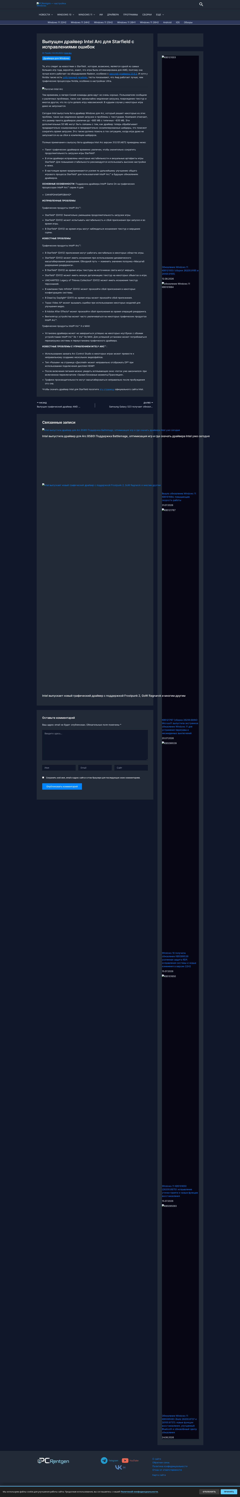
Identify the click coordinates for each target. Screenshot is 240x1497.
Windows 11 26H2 (149, 22)
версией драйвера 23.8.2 (123, 73)
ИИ (101, 14)
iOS (178, 22)
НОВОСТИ (44, 14)
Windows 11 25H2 (103, 22)
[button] (201, 4)
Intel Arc (68, 53)
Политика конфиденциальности (170, 1466)
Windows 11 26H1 (126, 22)
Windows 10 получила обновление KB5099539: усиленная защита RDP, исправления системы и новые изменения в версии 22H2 (179, 960)
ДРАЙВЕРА (113, 14)
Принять (229, 1491)
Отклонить (209, 1491)
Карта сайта (159, 1475)
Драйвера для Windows (56, 58)
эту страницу (107, 389)
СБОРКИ (147, 14)
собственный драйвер (75, 77)
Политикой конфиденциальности (139, 1491)
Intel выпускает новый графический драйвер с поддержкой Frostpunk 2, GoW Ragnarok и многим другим (113, 695)
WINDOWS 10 (64, 14)
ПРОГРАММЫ (130, 14)
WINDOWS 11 (85, 14)
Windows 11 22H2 (57, 22)
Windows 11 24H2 (80, 22)
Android (167, 22)
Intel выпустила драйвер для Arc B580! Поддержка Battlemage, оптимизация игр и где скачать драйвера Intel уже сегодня (126, 436)
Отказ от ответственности (167, 1469)
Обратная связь (161, 1462)
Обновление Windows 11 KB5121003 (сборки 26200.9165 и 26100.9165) (180, 270)
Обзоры (188, 22)
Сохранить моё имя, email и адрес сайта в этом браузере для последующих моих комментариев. (93, 777)
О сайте (156, 1458)
